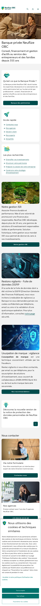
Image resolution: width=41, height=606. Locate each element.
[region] (20, 562)
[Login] (33, 9)
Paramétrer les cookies (20, 602)
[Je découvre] (35, 424)
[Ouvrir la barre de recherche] (27, 9)
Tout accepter (20, 590)
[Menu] (38, 9)
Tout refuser (20, 596)
